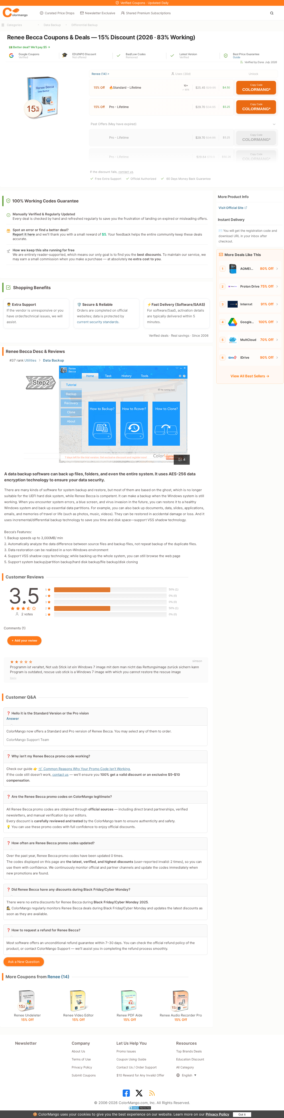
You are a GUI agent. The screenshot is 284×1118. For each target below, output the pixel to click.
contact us (125, 172)
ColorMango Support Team (27, 740)
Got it (242, 1114)
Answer (12, 718)
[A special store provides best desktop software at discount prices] (15, 12)
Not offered (79, 57)
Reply (13, 678)
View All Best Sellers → (250, 376)
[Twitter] (140, 1094)
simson (197, 661)
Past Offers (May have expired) (113, 124)
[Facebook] (127, 1094)
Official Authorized (143, 178)
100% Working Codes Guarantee (45, 201)
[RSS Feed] (152, 1094)
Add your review (24, 640)
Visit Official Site (231, 208)
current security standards (97, 322)
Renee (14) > (100, 74)
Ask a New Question (23, 962)
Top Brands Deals (189, 1051)
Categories (14, 25)
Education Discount (190, 1059)
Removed (132, 57)
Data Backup (52, 25)
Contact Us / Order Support (136, 1067)
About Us (78, 1051)
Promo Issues (126, 1051)
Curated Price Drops (59, 13)
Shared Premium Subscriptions (148, 13)
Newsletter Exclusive (100, 13)
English (187, 1075)
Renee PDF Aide (129, 1017)
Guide (236, 57)
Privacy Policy (217, 1114)
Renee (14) (58, 976)
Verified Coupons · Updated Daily (144, 3)
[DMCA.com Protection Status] (142, 1108)
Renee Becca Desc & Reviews (35, 351)
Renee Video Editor (78, 1017)
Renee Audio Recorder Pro (181, 1017)
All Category (185, 1067)
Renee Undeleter (27, 1017)
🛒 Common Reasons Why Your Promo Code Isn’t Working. (84, 769)
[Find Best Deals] (273, 12)
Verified (23, 57)
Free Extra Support (108, 178)
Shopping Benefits (32, 287)
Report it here (24, 234)
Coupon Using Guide (131, 1059)
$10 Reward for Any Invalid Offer (140, 1075)
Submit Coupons (84, 1075)
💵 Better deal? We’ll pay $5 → (29, 47)
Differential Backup (84, 25)
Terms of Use (81, 1059)
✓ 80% (185, 89)
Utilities (30, 360)
